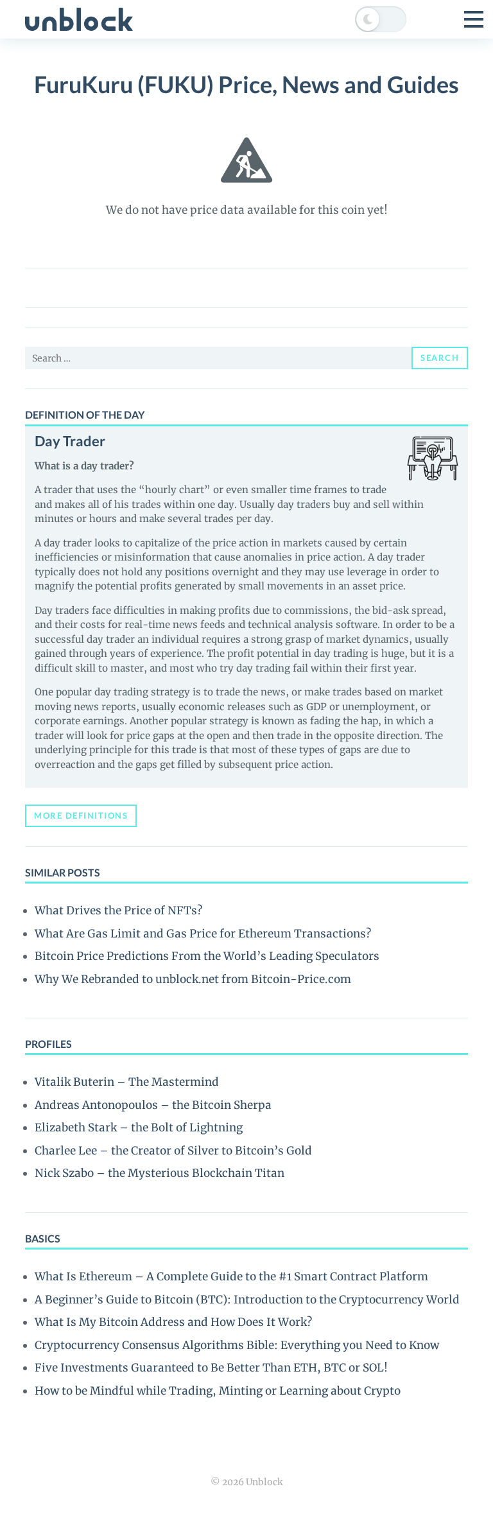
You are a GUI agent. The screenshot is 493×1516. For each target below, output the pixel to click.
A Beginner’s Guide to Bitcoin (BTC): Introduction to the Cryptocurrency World (247, 1300)
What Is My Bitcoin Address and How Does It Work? (173, 1322)
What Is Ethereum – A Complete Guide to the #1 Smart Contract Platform (231, 1276)
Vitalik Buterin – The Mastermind (127, 1082)
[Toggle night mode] (380, 19)
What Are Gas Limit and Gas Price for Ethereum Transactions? (203, 934)
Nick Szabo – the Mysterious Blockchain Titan (159, 1173)
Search (439, 358)
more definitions (81, 815)
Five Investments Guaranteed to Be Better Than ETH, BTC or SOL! (211, 1368)
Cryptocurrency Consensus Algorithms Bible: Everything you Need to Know (237, 1345)
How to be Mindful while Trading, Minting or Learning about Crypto (218, 1391)
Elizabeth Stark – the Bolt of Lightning (139, 1127)
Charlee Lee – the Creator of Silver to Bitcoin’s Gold (173, 1151)
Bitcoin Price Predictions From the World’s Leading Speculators (207, 956)
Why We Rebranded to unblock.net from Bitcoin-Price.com (193, 979)
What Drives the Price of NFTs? (118, 910)
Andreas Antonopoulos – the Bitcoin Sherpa (153, 1105)
